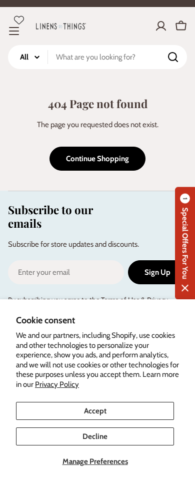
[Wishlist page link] (19, 20)
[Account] (161, 26)
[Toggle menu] (14, 31)
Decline (95, 436)
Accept (95, 410)
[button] (185, 243)
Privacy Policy (57, 384)
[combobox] (97, 57)
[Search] (173, 57)
